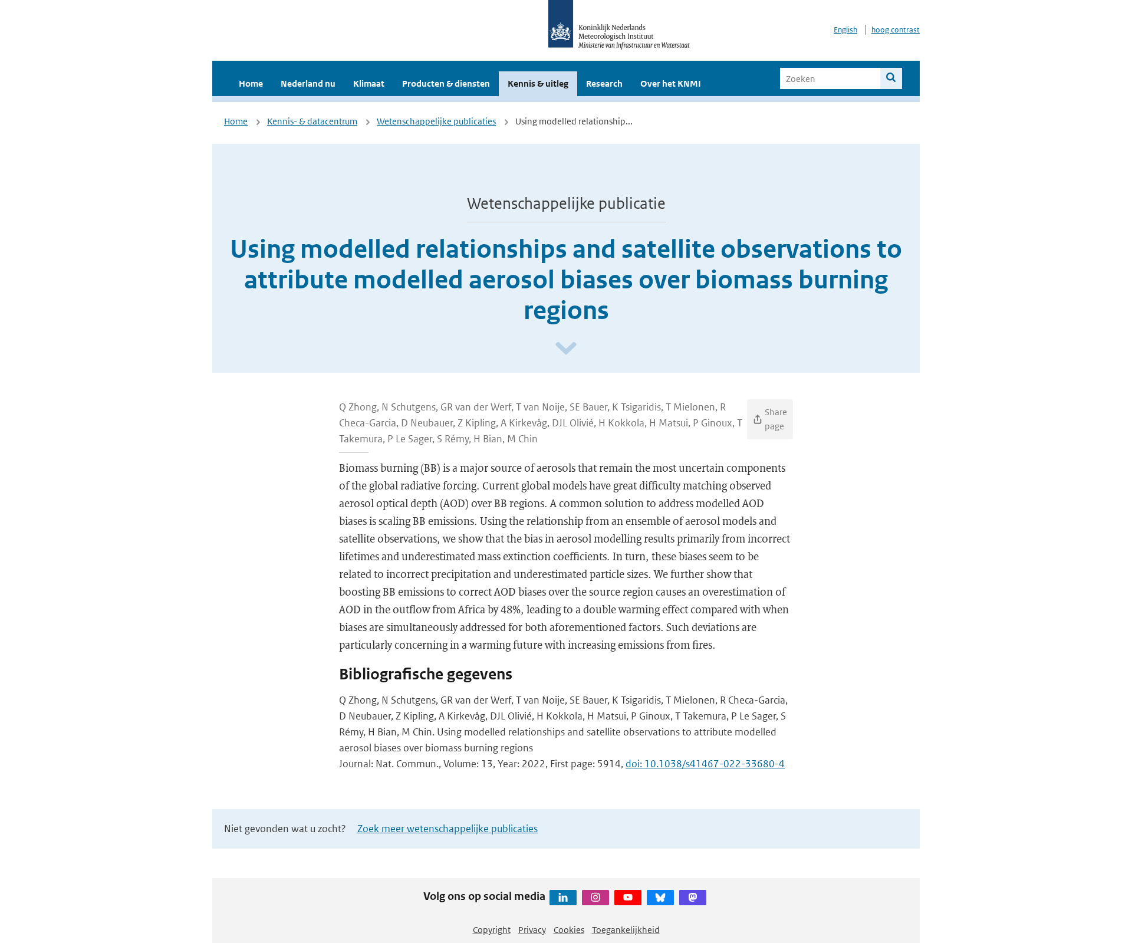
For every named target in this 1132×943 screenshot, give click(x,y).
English (845, 30)
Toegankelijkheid (626, 929)
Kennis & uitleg (538, 83)
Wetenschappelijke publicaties (436, 121)
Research (604, 83)
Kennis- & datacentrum (312, 121)
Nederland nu (308, 83)
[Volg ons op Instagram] (595, 898)
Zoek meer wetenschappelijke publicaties (447, 828)
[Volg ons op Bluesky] (660, 898)
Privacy (532, 929)
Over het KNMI (670, 83)
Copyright (492, 929)
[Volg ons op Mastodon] (693, 898)
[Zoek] (891, 78)
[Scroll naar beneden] (566, 349)
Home (251, 83)
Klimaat (368, 83)
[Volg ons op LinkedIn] (563, 898)
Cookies (569, 929)
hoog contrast (895, 30)
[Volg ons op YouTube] (628, 898)
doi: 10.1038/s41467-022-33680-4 (705, 763)
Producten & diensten (446, 83)
